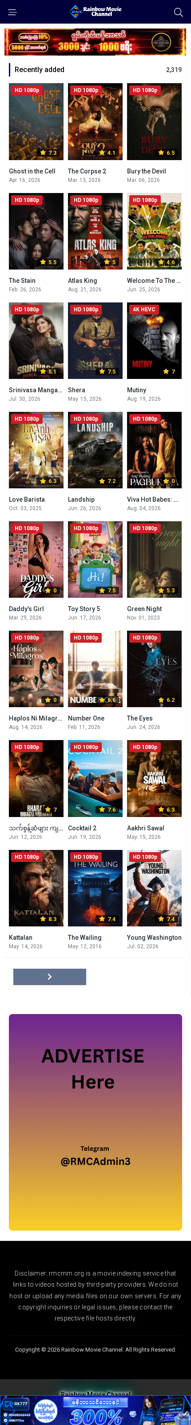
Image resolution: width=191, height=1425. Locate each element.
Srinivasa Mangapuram (43, 390)
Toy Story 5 (84, 608)
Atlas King (82, 280)
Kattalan (20, 937)
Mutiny (136, 390)
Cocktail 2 (82, 828)
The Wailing (85, 937)
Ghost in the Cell (32, 171)
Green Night (144, 608)
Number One (86, 718)
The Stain (22, 280)
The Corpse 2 (87, 171)
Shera (76, 390)
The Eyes (140, 718)
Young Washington (154, 937)
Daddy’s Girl (26, 608)
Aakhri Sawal (145, 828)
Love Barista (27, 499)
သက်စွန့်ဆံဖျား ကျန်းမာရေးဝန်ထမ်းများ (61, 828)
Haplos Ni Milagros (37, 718)
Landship (81, 499)
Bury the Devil (146, 171)
